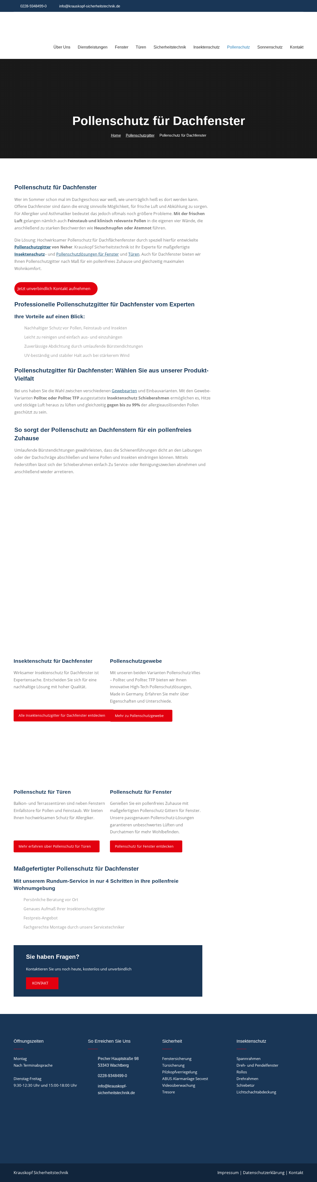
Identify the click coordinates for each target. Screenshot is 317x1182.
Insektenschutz (206, 47)
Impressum (228, 1172)
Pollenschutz (238, 47)
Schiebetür (246, 1085)
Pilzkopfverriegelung (179, 1071)
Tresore (168, 1091)
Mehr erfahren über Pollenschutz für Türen (55, 846)
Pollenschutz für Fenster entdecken (145, 846)
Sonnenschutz (270, 47)
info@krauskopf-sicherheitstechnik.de (89, 6)
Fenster (121, 47)
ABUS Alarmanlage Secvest (185, 1078)
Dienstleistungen (92, 47)
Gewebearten (124, 391)
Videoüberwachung (178, 1085)
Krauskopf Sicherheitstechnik (41, 1172)
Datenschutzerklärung (264, 1172)
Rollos (242, 1071)
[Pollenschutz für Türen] (60, 760)
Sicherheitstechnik (170, 47)
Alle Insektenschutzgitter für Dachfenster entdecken (62, 715)
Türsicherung (173, 1065)
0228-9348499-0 (33, 6)
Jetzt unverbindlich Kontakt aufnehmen (54, 288)
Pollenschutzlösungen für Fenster (87, 254)
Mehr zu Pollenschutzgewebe (140, 715)
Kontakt (296, 47)
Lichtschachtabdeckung (256, 1091)
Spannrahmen (249, 1058)
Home (116, 135)
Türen (141, 47)
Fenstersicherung (176, 1058)
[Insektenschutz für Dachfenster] (60, 629)
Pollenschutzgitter (140, 135)
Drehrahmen (247, 1078)
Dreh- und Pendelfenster (257, 1065)
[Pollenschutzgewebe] (156, 629)
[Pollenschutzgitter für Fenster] (156, 760)
